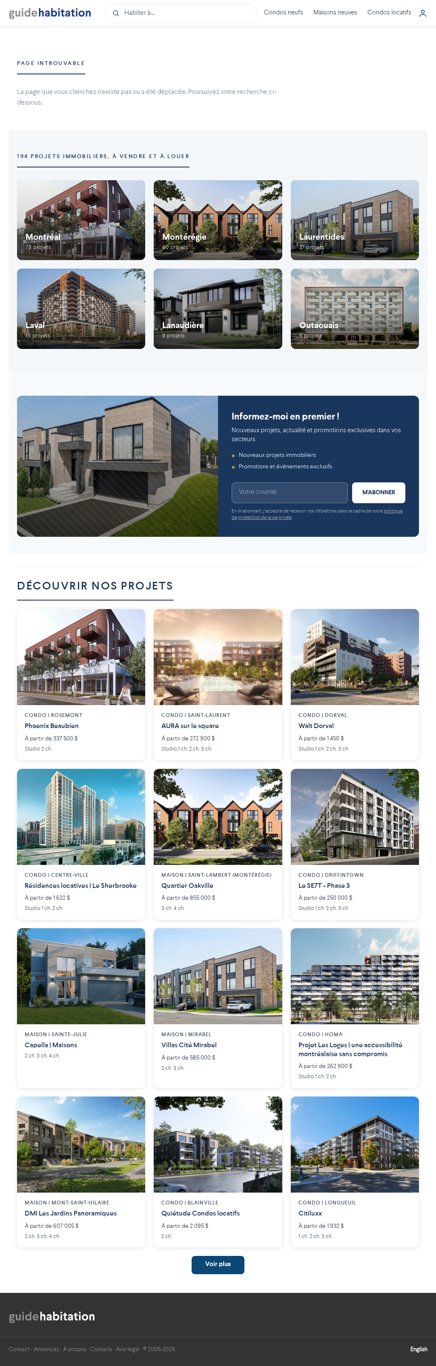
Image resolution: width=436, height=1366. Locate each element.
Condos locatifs (389, 13)
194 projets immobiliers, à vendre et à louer (103, 156)
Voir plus (218, 1264)
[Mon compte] (422, 13)
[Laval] (81, 309)
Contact (19, 1349)
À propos (74, 1349)
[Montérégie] (218, 220)
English (418, 1349)
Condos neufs (283, 13)
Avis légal (127, 1349)
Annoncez (46, 1349)
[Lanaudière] (218, 309)
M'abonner (378, 493)
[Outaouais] (355, 309)
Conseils (101, 1349)
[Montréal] (81, 220)
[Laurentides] (355, 220)
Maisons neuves (335, 13)
